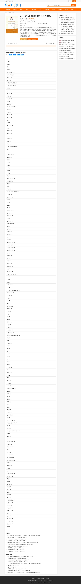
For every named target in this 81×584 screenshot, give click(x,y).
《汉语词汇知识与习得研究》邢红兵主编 (15, 537)
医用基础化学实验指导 (66, 50)
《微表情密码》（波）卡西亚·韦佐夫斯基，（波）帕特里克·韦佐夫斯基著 (22, 572)
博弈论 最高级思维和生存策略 (67, 40)
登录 (70, 1)
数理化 (13, 12)
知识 (18, 54)
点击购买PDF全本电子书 (32, 39)
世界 (22, 54)
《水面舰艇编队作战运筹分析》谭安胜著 (15, 558)
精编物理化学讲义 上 (51, 43)
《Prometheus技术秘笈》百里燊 (67, 24)
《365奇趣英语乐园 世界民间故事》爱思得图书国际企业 (19, 544)
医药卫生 (34, 9)
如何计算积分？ (32, 18)
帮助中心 (42, 578)
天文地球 (53, 9)
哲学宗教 (47, 9)
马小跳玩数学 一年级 (65, 42)
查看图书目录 (23, 39)
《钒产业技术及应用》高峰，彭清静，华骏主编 (70, 17)
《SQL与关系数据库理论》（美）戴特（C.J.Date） (18, 561)
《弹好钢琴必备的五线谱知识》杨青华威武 (16, 546)
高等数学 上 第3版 (65, 56)
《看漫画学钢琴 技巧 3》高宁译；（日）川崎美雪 (17, 570)
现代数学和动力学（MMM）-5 (67, 52)
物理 (11, 54)
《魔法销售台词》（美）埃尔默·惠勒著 (15, 569)
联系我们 (33, 578)
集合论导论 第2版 (13, 43)
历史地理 (40, 9)
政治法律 (66, 9)
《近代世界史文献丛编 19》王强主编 (15, 540)
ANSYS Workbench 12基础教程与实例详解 (70, 54)
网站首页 (8, 9)
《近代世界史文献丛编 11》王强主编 (15, 549)
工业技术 (60, 9)
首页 (10, 12)
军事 (21, 9)
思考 (14, 54)
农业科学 (27, 9)
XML (48, 582)
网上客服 (47, 578)
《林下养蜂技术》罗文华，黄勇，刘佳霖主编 (69, 29)
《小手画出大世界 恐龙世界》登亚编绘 (15, 539)
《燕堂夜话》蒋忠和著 (11, 565)
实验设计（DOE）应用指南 (67, 46)
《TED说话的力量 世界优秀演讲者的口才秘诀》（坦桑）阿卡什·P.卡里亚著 (23, 535)
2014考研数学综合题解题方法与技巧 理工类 (70, 48)
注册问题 (38, 578)
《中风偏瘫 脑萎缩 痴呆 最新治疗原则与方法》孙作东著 (18, 556)
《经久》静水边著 (11, 567)
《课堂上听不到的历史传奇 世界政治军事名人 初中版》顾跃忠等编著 (21, 542)
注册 (74, 1)
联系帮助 (11, 1)
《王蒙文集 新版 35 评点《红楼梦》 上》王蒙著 (17, 560)
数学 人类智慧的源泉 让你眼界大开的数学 (70, 58)
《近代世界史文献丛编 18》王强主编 (15, 551)
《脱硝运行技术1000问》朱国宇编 (67, 31)
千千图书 (14, 6)
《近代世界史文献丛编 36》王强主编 (15, 548)
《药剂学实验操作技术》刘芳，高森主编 (68, 28)
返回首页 (6, 1)
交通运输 (15, 9)
